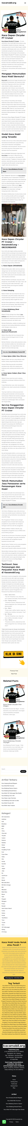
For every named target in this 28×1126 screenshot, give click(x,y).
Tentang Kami (14, 1081)
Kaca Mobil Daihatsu (22, 1024)
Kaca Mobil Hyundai (15, 1014)
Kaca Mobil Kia (9, 1010)
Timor (3, 920)
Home (14, 1079)
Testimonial (14, 1083)
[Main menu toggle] (25, 3)
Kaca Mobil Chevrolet (11, 1028)
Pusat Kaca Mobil (19, 997)
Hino (3, 859)
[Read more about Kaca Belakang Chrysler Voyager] (14, 729)
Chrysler (4, 835)
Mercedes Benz (6, 882)
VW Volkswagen (6, 927)
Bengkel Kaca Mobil (12, 1032)
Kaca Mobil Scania (9, 995)
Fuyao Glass (5, 854)
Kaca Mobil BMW (15, 1030)
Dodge (3, 847)
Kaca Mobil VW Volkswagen (16, 987)
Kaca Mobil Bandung (18, 1010)
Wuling (3, 929)
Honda (3, 861)
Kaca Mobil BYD (7, 1030)
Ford (3, 852)
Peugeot (4, 899)
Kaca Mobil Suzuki (18, 991)
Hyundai (4, 863)
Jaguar (3, 868)
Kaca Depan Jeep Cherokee (9, 798)
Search (3, 769)
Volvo (3, 924)
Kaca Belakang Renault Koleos (9, 790)
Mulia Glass (4, 892)
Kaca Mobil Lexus (13, 1009)
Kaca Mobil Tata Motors (8, 991)
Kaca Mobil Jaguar (21, 1012)
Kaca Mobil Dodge (15, 1022)
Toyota (3, 922)
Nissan (3, 894)
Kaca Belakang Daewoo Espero (9, 788)
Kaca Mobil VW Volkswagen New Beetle (12, 793)
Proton (3, 903)
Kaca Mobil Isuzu (6, 1014)
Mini (3, 887)
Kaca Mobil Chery (21, 1028)
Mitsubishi (4, 889)
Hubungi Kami (14, 1086)
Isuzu (3, 866)
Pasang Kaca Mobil (10, 1001)
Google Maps (14, 1059)
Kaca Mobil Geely (11, 1018)
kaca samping (22, 175)
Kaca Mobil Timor (21, 989)
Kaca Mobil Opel (20, 1001)
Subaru (3, 913)
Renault (3, 906)
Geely (3, 856)
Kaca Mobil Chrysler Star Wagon (12, 705)
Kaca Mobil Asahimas (7, 1034)
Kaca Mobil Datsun (11, 1024)
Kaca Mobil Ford (16, 1020)
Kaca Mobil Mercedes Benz (17, 1007)
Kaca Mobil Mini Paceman (8, 785)
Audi (3, 821)
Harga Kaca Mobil (18, 1016)
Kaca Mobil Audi (22, 1032)
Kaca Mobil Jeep (12, 1012)
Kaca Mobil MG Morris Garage (15, 1005)
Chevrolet (4, 833)
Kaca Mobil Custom (16, 1026)
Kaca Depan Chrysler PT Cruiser (10, 41)
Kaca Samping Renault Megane (9, 783)
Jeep (3, 870)
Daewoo (4, 840)
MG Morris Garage (6, 885)
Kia (2, 873)
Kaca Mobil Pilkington (14, 999)
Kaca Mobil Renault (10, 997)
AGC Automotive (6, 816)
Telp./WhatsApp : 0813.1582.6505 (14, 1057)
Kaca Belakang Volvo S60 (8, 795)
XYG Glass (4, 932)
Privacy (11, 1121)
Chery (3, 831)
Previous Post (14, 670)
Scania (3, 910)
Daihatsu (4, 842)
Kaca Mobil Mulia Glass (14, 1003)
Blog (14, 1088)
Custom (3, 838)
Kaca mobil (4, 80)
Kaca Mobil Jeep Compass (8, 805)
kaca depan (5, 155)
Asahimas (4, 819)
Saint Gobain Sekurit (7, 908)
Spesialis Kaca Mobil (14, 993)
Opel (3, 896)
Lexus (3, 877)
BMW (3, 826)
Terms (17, 1121)
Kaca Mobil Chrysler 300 (8, 803)
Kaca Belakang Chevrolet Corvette (10, 800)
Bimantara (4, 824)
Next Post (14, 673)
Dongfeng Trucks (6, 849)
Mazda (3, 880)
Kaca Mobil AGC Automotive (19, 1034)
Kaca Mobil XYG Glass (8, 985)
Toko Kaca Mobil (13, 989)
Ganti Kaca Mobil (20, 1018)
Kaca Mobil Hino (9, 1016)
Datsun (3, 845)
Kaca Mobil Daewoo (6, 1026)
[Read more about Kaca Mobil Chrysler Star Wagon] (14, 693)
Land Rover (4, 875)
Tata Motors (5, 917)
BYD (3, 828)
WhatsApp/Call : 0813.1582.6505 (14, 977)
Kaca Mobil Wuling (18, 985)
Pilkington (4, 901)
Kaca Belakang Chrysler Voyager (12, 741)
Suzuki (3, 915)
